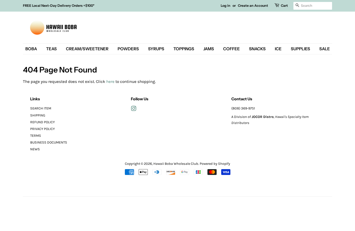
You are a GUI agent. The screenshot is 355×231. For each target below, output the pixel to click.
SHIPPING (37, 115)
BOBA (31, 48)
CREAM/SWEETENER (87, 48)
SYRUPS (156, 48)
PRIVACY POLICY (42, 129)
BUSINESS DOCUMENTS (48, 142)
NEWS (35, 149)
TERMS (35, 136)
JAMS (208, 48)
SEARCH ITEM (40, 108)
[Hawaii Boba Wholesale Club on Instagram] (133, 110)
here (110, 81)
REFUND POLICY (42, 122)
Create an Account (253, 5)
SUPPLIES (300, 48)
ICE (278, 48)
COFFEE (231, 48)
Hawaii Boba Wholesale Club (175, 164)
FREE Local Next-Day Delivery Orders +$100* (58, 5)
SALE (324, 48)
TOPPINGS (183, 48)
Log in (225, 5)
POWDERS (128, 48)
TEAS (51, 48)
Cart (284, 5)
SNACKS (257, 48)
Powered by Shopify (215, 164)
